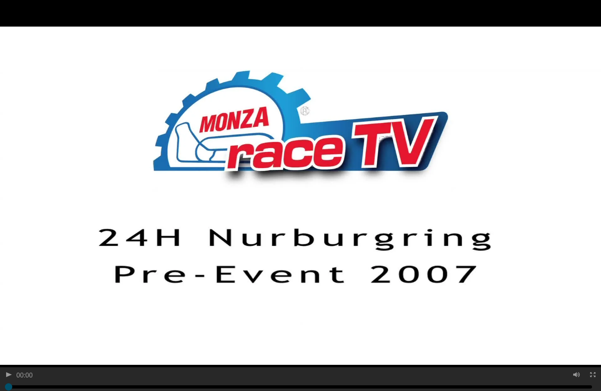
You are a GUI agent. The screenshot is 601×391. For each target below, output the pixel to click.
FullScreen (592, 376)
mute (576, 376)
